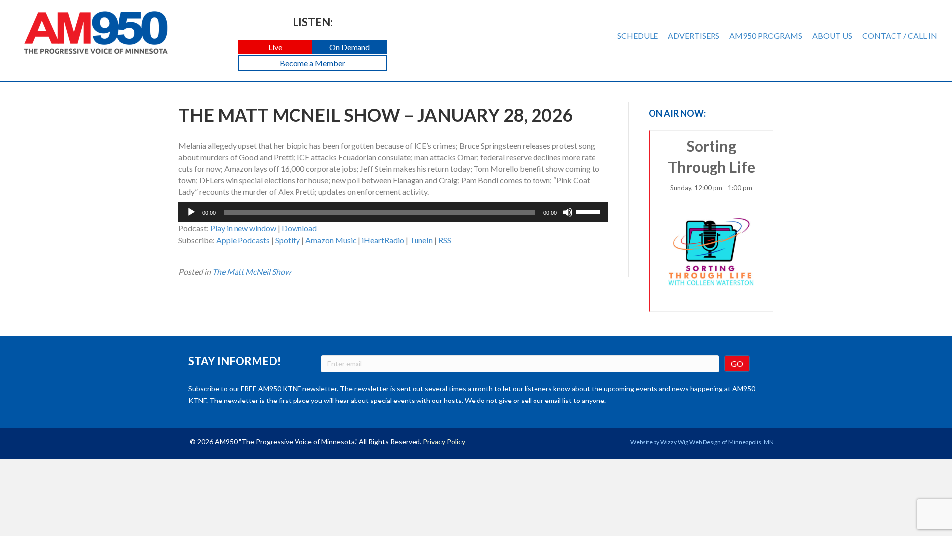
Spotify (287, 240)
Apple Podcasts (243, 240)
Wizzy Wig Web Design (690, 442)
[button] (275, 47)
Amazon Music (331, 240)
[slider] (589, 211)
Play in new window (243, 228)
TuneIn (421, 240)
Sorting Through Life (711, 164)
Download (299, 228)
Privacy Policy (444, 441)
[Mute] (568, 212)
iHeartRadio (383, 240)
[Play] (191, 212)
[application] (393, 212)
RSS (444, 240)
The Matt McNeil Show (251, 271)
